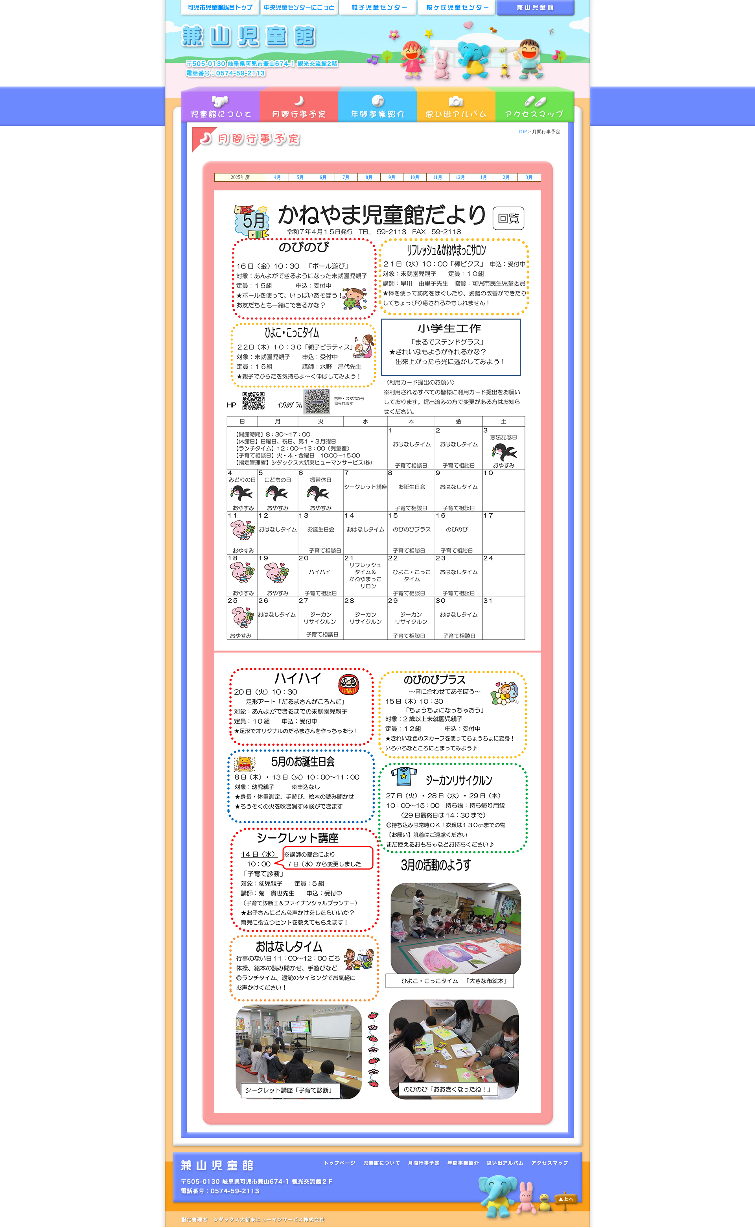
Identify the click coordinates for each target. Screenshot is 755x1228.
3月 (529, 177)
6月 (323, 177)
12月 (460, 177)
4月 (277, 177)
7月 (346, 177)
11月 (437, 177)
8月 (369, 177)
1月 (483, 177)
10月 (415, 177)
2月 (506, 177)
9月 (392, 177)
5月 (300, 177)
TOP (522, 132)
